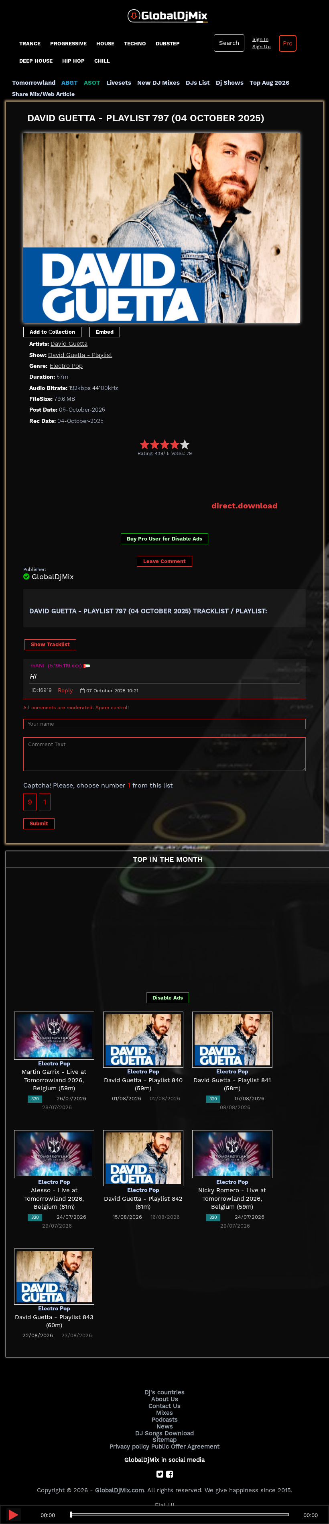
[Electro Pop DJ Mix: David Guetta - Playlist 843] (54, 1276)
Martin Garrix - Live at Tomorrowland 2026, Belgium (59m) (54, 1080)
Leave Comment (164, 561)
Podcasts (165, 1419)
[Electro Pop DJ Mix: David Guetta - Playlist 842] (143, 1157)
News (164, 1426)
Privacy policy (129, 1446)
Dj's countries (164, 1392)
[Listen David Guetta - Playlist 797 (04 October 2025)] (13, 1515)
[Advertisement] (169, 478)
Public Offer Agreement (185, 1446)
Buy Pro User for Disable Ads (164, 539)
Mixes (164, 1412)
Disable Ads (167, 998)
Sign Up (261, 46)
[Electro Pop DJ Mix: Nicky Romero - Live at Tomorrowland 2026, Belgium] (232, 1153)
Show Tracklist (50, 644)
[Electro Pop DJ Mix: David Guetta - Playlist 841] (232, 1039)
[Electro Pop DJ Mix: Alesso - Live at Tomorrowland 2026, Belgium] (54, 1153)
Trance (30, 44)
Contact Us (164, 1406)
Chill (102, 61)
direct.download (244, 505)
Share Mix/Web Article (43, 94)
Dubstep (168, 44)
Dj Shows (230, 82)
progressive (68, 44)
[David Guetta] (161, 225)
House (105, 44)
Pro (287, 43)
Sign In (260, 39)
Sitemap (164, 1439)
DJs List (198, 82)
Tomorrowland (33, 82)
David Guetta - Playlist (80, 355)
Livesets (118, 82)
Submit (39, 823)
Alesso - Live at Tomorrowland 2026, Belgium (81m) (54, 1198)
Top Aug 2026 (269, 82)
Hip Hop (73, 61)
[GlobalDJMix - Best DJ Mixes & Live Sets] (165, 13)
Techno (135, 44)
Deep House (36, 61)
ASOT (92, 82)
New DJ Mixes (158, 82)
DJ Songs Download (164, 1433)
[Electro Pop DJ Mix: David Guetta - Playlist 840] (143, 1039)
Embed (105, 332)
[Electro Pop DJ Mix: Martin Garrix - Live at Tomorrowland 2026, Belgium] (54, 1035)
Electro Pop (66, 365)
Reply (65, 690)
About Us (164, 1399)
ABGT (69, 82)
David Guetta (69, 343)
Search (229, 43)
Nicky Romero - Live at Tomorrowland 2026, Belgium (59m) (232, 1198)
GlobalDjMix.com (119, 1490)
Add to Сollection (52, 332)
